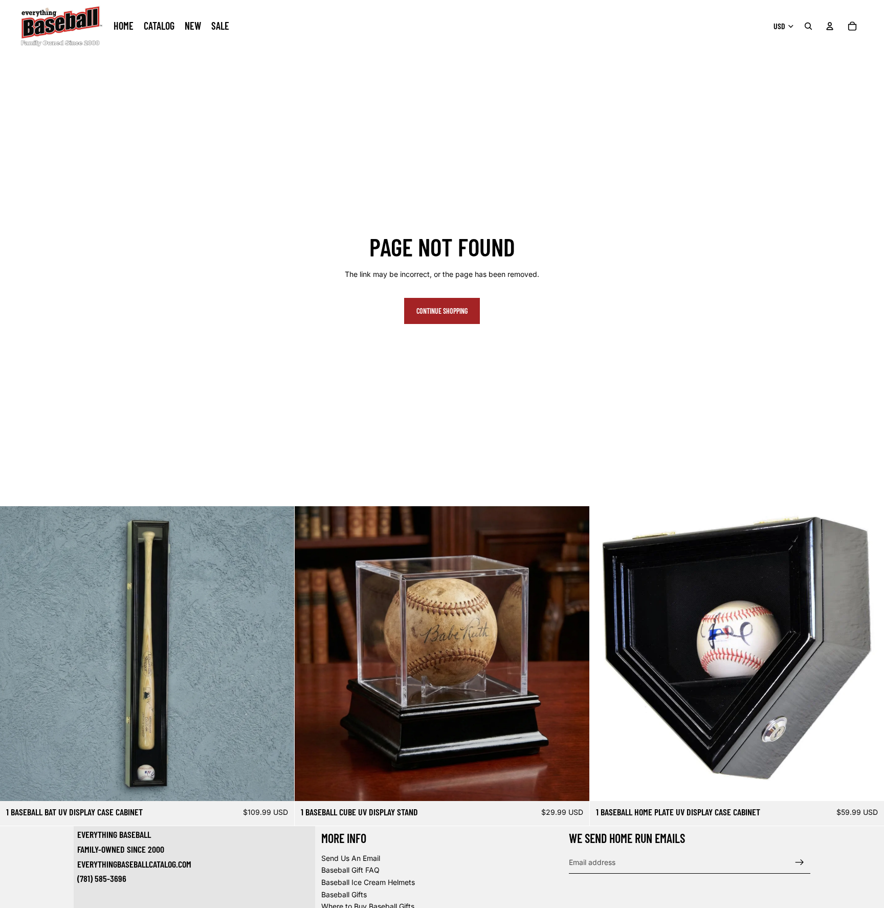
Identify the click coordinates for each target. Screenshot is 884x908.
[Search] (808, 26)
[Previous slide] (15, 653)
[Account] (830, 26)
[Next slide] (278, 653)
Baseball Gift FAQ (350, 870)
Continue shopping (442, 311)
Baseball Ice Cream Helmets (368, 882)
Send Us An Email (350, 858)
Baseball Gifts (344, 894)
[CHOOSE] (279, 785)
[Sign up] (799, 862)
